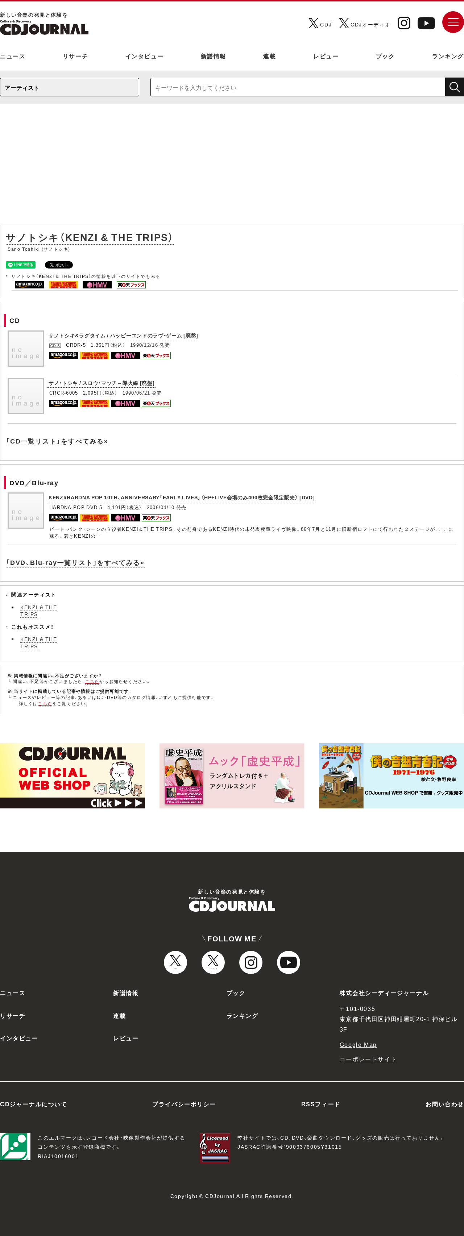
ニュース (12, 55)
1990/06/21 (136, 392)
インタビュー (144, 55)
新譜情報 (213, 55)
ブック (385, 55)
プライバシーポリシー (184, 1103)
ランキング (448, 55)
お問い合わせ (445, 1103)
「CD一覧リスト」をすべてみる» (57, 441)
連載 (269, 55)
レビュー (326, 55)
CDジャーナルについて (33, 1103)
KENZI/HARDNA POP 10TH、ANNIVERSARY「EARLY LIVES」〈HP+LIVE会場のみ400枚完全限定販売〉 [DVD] (182, 497)
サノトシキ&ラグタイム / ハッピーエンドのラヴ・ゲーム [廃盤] (123, 335)
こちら (92, 681)
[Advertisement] (232, 168)
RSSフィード (321, 1103)
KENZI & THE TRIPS (38, 610)
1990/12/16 (144, 344)
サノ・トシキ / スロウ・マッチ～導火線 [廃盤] (102, 382)
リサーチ (75, 55)
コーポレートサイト (368, 1058)
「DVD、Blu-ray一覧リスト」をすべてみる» (75, 562)
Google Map (358, 1044)
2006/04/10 (161, 507)
